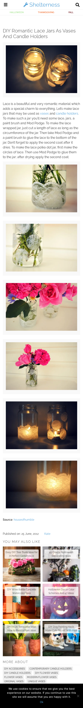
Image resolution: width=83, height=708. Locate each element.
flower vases (13, 677)
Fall (70, 12)
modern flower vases (41, 677)
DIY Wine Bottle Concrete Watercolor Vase (21, 591)
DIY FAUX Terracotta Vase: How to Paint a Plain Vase (21, 628)
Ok (41, 702)
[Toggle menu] (6, 5)
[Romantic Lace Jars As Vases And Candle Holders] (41, 92)
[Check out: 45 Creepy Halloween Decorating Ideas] (61, 564)
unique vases (36, 681)
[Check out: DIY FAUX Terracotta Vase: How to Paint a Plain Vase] (21, 638)
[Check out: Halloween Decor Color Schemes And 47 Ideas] (61, 601)
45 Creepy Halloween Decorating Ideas (61, 554)
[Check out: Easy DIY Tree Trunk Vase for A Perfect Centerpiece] (21, 564)
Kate (47, 533)
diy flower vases (46, 673)
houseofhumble (24, 519)
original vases (13, 681)
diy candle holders (17, 673)
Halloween (17, 12)
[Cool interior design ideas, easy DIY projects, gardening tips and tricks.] (41, 6)
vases (44, 113)
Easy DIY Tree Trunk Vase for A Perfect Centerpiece (21, 554)
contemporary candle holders (50, 668)
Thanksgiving (46, 12)
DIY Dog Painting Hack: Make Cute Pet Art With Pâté (61, 628)
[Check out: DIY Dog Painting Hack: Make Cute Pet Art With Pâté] (61, 638)
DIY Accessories (14, 668)
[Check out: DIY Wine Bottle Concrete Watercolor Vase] (21, 601)
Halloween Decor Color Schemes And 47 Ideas (61, 591)
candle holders (67, 113)
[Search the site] (78, 5)
